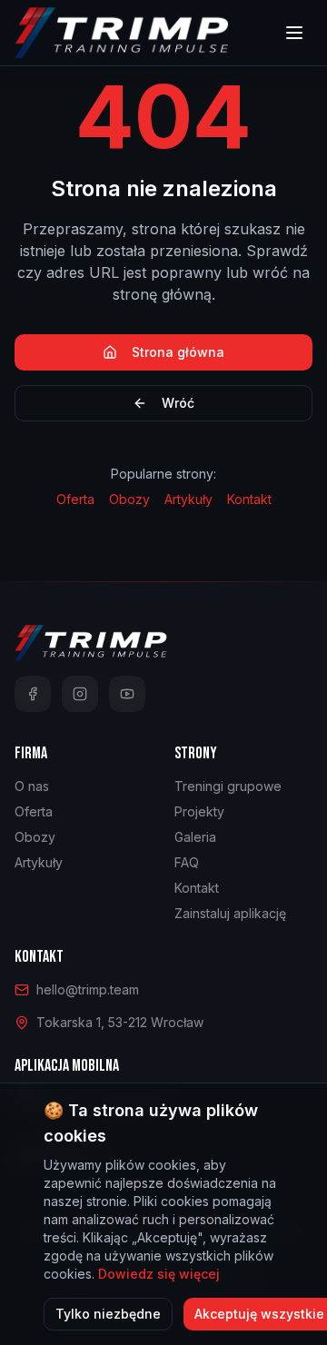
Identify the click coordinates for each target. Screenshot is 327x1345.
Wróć (178, 402)
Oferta (75, 499)
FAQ (186, 862)
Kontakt (249, 499)
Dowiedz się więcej (159, 1273)
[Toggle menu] (294, 33)
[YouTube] (127, 694)
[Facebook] (33, 694)
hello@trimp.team (87, 989)
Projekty (199, 811)
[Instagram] (80, 694)
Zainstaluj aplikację (230, 913)
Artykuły (188, 499)
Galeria (195, 837)
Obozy (129, 499)
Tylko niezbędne (108, 1313)
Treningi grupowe (228, 786)
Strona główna (178, 352)
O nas (32, 786)
